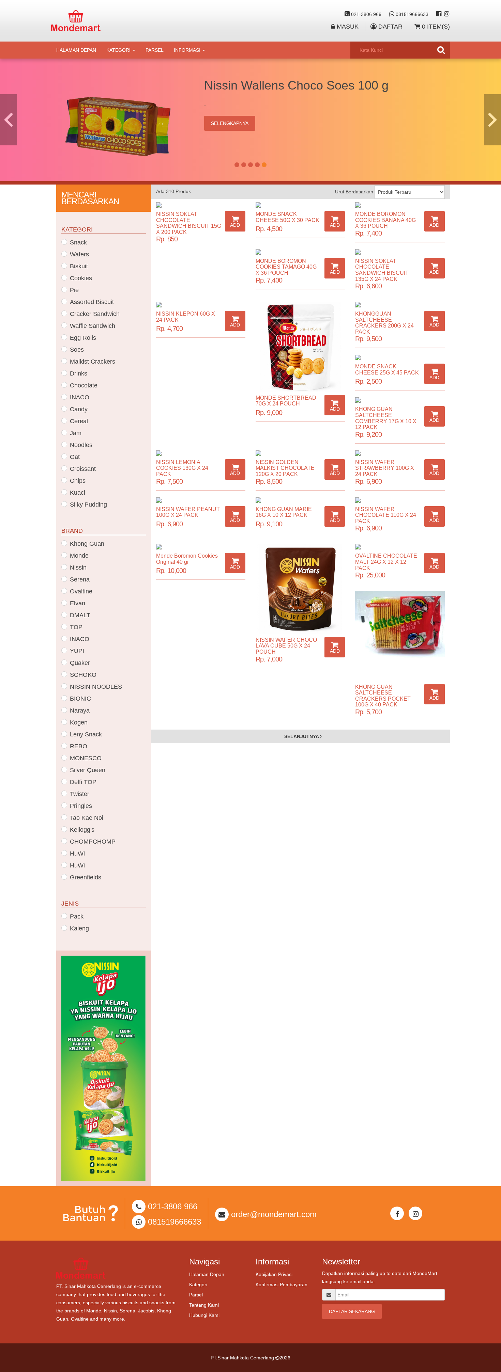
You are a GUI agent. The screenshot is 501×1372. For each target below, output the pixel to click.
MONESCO (86, 758)
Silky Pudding (88, 504)
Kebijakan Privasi (274, 1274)
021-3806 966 (365, 14)
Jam (75, 433)
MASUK (347, 26)
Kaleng (79, 928)
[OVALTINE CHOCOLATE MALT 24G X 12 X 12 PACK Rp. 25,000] (399, 546)
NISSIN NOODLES (96, 686)
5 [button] (264, 164)
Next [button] (492, 119)
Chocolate (83, 385)
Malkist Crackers (92, 361)
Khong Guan (87, 543)
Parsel (155, 50)
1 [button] (236, 164)
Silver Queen (87, 770)
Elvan (77, 603)
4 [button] (257, 164)
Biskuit (79, 266)
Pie (74, 290)
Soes (77, 349)
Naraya (80, 710)
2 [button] (243, 164)
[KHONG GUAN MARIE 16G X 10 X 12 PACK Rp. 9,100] (300, 500)
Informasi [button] (188, 50)
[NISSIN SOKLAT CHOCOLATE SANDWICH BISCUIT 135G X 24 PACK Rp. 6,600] (399, 252)
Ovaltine (81, 591)
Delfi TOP (83, 782)
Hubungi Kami (204, 1315)
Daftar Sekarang (352, 1311)
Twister (79, 794)
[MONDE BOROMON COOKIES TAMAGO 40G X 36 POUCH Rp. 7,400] (300, 252)
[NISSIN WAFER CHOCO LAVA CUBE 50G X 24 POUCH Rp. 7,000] (300, 588)
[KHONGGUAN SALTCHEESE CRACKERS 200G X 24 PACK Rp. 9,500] (399, 304)
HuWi (77, 853)
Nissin (78, 567)
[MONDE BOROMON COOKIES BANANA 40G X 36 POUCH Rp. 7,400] (399, 205)
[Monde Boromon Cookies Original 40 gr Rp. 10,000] (200, 546)
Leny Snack (86, 734)
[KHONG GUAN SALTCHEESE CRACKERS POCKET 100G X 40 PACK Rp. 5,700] (399, 635)
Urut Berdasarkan (354, 191)
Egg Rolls (83, 337)
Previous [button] (8, 119)
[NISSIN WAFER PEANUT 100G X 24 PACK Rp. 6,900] (200, 500)
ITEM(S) (436, 26)
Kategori (198, 1284)
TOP (76, 627)
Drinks (78, 373)
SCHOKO (83, 674)
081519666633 (411, 14)
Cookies (81, 278)
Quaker (80, 662)
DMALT (80, 615)
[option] (250, 120)
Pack (77, 916)
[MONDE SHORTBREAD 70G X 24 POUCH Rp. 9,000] (300, 346)
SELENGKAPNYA (229, 123)
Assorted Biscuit (92, 302)
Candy (79, 409)
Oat (75, 456)
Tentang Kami (204, 1305)
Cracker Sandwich (95, 313)
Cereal (79, 421)
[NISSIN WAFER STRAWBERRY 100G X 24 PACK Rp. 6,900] (399, 453)
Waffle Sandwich (92, 325)
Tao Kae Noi (86, 817)
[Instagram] (446, 14)
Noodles (81, 445)
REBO (78, 746)
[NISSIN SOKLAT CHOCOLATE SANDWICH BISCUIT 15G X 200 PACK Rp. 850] (200, 205)
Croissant (83, 468)
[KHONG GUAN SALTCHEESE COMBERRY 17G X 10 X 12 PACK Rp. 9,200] (399, 400)
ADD (235, 225)
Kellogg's (82, 829)
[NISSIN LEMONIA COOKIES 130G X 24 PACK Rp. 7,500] (200, 453)
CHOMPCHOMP (93, 841)
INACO (79, 397)
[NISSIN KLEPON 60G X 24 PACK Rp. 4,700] (200, 304)
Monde (79, 555)
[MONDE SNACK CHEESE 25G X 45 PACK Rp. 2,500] (399, 357)
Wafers (79, 254)
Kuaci (77, 492)
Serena (80, 579)
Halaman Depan (76, 50)
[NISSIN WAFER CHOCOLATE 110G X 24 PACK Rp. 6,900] (399, 500)
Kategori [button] (119, 50)
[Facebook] (438, 14)
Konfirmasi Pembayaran (281, 1284)
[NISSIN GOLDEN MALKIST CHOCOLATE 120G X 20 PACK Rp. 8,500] (300, 453)
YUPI (77, 651)
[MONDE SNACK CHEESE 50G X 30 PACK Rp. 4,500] (300, 205)
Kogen (79, 722)
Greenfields (85, 877)
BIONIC (80, 698)
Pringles (81, 805)
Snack (78, 242)
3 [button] (250, 164)
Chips (78, 480)
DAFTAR (390, 26)
